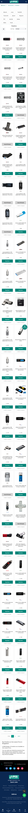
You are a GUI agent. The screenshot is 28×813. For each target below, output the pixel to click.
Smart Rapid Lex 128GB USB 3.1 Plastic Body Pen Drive (20, 107)
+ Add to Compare (7, 59)
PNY (4, 19)
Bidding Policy (14, 790)
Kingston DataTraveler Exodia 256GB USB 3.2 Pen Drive (7, 49)
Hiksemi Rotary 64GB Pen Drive (20, 340)
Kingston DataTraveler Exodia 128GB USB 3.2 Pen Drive (21, 136)
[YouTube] (18, 769)
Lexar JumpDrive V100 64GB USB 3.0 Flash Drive (7, 252)
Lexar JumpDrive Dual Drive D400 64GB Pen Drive (7, 311)
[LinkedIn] (14, 769)
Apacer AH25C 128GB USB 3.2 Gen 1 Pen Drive (7, 719)
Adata (4, 22)
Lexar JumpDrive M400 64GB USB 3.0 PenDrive (7, 282)
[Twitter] (10, 769)
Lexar (12, 12)
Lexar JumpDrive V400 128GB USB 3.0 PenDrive (7, 398)
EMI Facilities (6, 790)
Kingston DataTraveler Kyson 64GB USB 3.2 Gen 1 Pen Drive (7, 107)
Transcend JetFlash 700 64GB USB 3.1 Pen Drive (21, 719)
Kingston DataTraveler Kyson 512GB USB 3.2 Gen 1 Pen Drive (21, 78)
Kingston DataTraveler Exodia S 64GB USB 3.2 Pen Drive (7, 165)
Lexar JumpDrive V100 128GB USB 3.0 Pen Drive (7, 340)
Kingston (21, 15)
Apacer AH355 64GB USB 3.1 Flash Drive (20, 574)
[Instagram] (22, 769)
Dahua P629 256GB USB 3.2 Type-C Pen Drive (7, 136)
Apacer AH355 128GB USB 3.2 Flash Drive (20, 661)
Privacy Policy (21, 785)
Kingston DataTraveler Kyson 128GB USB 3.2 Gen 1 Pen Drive (21, 49)
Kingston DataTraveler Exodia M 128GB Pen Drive (7, 545)
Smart (11, 22)
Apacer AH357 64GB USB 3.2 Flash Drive (20, 223)
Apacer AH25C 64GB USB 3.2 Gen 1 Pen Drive (20, 486)
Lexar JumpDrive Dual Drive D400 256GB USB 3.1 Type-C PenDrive (7, 457)
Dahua (18, 19)
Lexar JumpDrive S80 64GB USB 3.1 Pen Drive (21, 194)
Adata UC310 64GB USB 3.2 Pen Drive (21, 428)
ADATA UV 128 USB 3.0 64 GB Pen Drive (20, 369)
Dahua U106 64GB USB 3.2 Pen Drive (21, 282)
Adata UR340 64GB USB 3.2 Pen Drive (21, 457)
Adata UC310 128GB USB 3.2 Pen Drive (20, 603)
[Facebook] (7, 769)
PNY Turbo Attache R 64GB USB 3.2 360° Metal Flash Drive (20, 545)
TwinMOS (19, 12)
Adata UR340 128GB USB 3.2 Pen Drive (20, 632)
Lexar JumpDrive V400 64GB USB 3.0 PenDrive (21, 165)
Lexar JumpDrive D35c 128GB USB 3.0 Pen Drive (7, 486)
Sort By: (12, 29)
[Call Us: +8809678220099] (24, 791)
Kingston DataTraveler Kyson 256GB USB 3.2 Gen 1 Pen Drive (7, 78)
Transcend (5, 15)
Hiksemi (5, 12)
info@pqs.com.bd (21, 764)
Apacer (13, 15)
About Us (5, 785)
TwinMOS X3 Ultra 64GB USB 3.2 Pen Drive (7, 515)
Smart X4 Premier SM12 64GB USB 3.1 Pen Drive (7, 223)
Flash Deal (25, 327)
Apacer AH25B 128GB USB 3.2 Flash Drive (7, 690)
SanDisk (11, 19)
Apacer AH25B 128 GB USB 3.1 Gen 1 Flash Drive (20, 691)
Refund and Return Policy (8, 787)
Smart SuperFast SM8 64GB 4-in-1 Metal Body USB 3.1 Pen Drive (21, 516)
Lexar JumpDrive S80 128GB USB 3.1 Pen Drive (7, 428)
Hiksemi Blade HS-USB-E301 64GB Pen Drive (21, 311)
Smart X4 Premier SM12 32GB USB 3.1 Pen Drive (7, 194)
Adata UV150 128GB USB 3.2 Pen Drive (7, 632)
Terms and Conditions (19, 787)
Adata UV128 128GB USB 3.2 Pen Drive (7, 603)
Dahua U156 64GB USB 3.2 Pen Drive (21, 252)
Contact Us (20, 790)
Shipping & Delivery (12, 785)
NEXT (19, 736)
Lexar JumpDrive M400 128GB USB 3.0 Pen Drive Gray (7, 370)
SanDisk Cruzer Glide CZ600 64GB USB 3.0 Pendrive (7, 574)
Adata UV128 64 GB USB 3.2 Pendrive (21, 398)
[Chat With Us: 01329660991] (24, 795)
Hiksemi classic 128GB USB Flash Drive (7, 661)
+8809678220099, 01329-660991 (8, 764)
